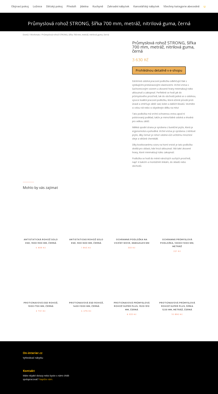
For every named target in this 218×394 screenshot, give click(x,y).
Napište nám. (46, 379)
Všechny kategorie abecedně (181, 6)
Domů (26, 34)
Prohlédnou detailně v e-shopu (159, 70)
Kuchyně (98, 6)
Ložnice (37, 6)
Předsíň (71, 6)
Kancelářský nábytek (146, 6)
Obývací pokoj (20, 6)
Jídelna (84, 6)
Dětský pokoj (54, 6)
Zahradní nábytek (118, 6)
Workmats (35, 34)
